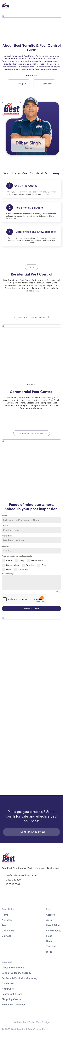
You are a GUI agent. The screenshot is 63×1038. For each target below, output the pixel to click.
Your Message (9, 573)
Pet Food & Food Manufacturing (19, 978)
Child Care (7, 983)
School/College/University (16, 972)
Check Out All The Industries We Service (30, 433)
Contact (6, 935)
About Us (7, 920)
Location (6, 546)
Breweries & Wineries (13, 1004)
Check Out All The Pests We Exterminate (31, 317)
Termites (51, 946)
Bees (49, 941)
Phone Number (8, 536)
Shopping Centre (11, 999)
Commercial (8, 930)
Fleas (49, 935)
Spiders (50, 914)
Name (5, 515)
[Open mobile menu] (59, 6)
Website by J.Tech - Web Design (32, 1022)
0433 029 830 (13, 879)
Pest (4, 925)
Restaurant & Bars (12, 993)
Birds (49, 951)
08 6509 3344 (12, 884)
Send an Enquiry (30, 832)
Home (5, 914)
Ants (49, 920)
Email (5, 526)
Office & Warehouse (13, 967)
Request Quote (31, 608)
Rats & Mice (52, 925)
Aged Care (8, 988)
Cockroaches (53, 930)
